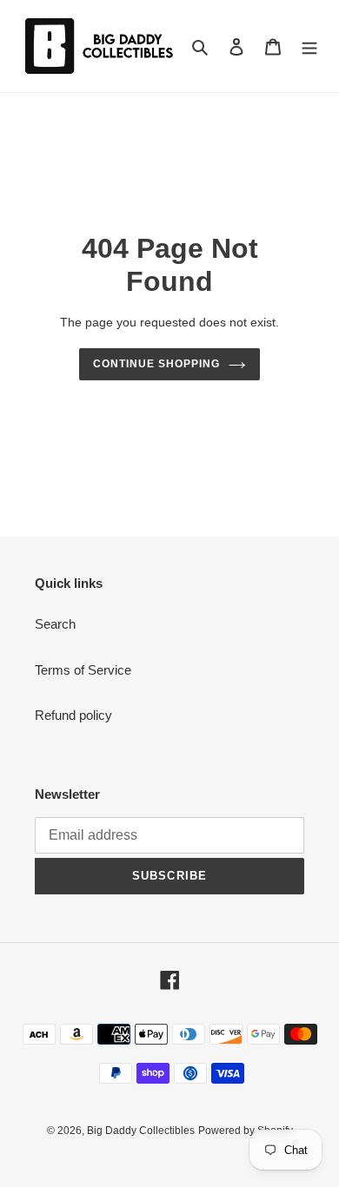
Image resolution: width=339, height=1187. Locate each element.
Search (55, 624)
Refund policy (73, 715)
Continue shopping (156, 364)
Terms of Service (83, 670)
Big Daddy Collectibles (141, 1130)
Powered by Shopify (245, 1130)
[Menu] (309, 46)
